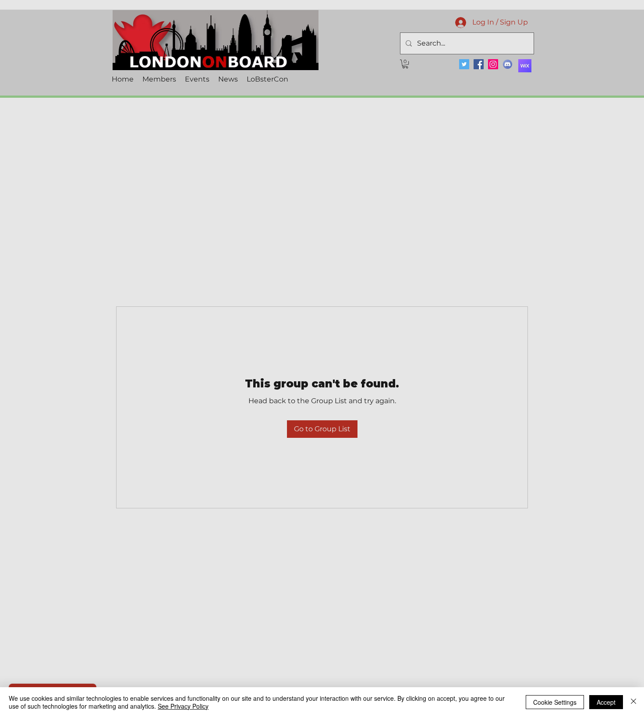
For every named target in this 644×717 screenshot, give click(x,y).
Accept (606, 702)
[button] (405, 64)
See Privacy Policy (183, 706)
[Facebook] (479, 64)
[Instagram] (493, 64)
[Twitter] (464, 64)
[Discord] (507, 64)
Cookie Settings (555, 702)
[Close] (633, 702)
